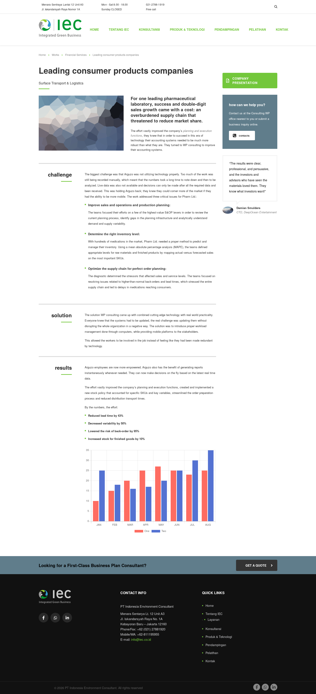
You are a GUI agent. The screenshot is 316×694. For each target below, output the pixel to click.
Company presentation (245, 80)
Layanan (213, 620)
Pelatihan (257, 29)
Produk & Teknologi (187, 29)
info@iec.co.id (141, 639)
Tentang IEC (119, 29)
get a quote (255, 565)
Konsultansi (149, 29)
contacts (244, 135)
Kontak (282, 29)
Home (94, 29)
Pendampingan (227, 29)
